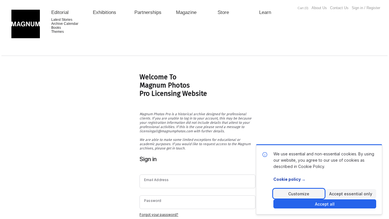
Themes (57, 32)
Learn (265, 12)
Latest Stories (61, 20)
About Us (319, 8)
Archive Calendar (64, 24)
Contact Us (339, 8)
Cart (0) (303, 8)
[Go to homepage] (25, 24)
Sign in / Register (366, 8)
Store (223, 12)
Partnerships (147, 12)
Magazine (186, 12)
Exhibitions (104, 12)
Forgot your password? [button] (159, 214)
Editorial (60, 12)
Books (56, 28)
